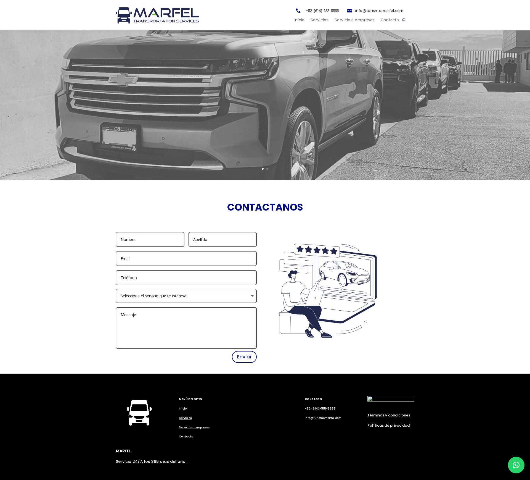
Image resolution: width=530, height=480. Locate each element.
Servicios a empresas (194, 427)
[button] (516, 465)
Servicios (319, 20)
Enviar (244, 356)
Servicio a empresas (355, 20)
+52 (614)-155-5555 (322, 11)
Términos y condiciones (388, 415)
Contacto (390, 20)
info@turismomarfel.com (379, 11)
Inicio (298, 20)
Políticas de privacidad (388, 425)
